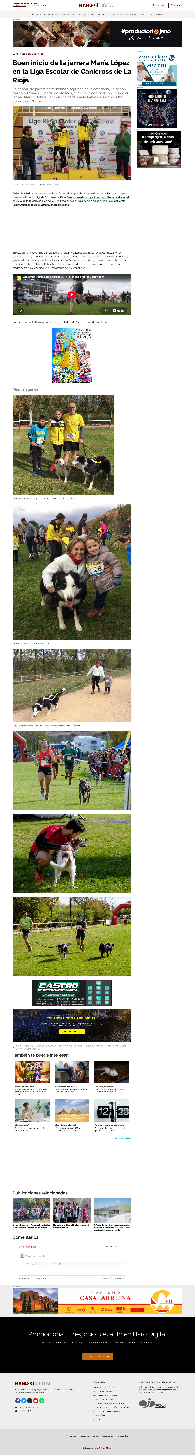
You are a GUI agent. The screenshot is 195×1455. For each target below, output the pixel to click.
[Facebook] (18, 1400)
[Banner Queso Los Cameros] (159, 166)
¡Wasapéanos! (100, 1415)
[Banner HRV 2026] (157, 126)
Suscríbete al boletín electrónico (112, 1407)
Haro (40, 14)
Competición (64, 1046)
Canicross (38, 1046)
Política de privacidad (89, 1436)
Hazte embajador (102, 1392)
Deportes (66, 14)
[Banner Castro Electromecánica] (72, 1004)
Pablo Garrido (32, 1049)
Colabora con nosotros (106, 1411)
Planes (159, 14)
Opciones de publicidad (105, 1396)
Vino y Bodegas (85, 14)
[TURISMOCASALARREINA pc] (97, 1312)
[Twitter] (24, 1400)
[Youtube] (35, 1400)
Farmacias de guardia (104, 1399)
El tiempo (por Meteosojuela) (109, 1403)
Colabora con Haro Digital (138, 14)
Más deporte (36, 54)
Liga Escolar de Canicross (88, 1046)
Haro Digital (106, 1448)
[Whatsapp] (41, 1400)
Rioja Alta (53, 14)
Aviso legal (72, 1436)
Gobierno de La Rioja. (157, 1392)
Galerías (102, 14)
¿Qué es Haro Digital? (104, 1388)
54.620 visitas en (19, 6)
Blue (18, 1046)
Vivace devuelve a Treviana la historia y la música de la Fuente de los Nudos (31, 1226)
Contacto (98, 1419)
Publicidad (116, 14)
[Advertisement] (72, 229)
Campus (26, 1046)
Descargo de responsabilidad (114, 1436)
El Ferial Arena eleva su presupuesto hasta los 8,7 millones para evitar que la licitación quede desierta (112, 1227)
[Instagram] (29, 1400)
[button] (155, 42)
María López (111, 1046)
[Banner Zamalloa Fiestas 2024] (157, 84)
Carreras (50, 1046)
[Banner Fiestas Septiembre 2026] (72, 381)
